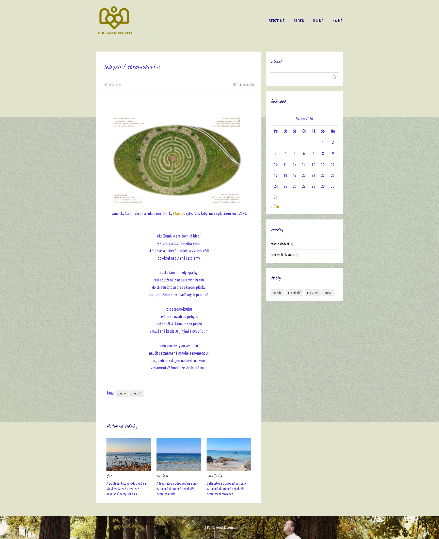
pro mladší (294, 292)
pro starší (136, 393)
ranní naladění (280, 244)
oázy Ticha (214, 476)
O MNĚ (318, 20)
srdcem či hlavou (281, 255)
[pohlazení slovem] (115, 20)
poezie (122, 393)
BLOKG (299, 20)
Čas (109, 476)
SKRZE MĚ (277, 20)
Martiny (179, 213)
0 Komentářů (246, 84)
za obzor (162, 476)
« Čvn (275, 206)
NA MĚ (337, 20)
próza (328, 292)
